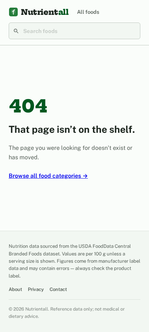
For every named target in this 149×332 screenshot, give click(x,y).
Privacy (36, 289)
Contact (58, 289)
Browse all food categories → (48, 175)
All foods (88, 12)
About (15, 289)
